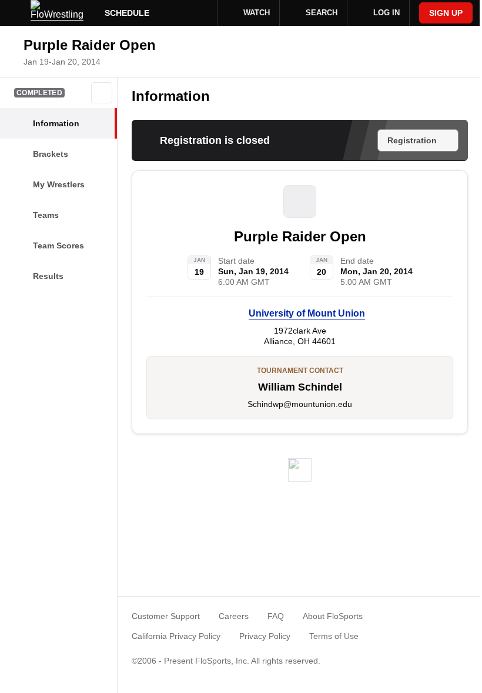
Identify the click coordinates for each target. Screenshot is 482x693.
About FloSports (333, 616)
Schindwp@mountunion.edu (299, 404)
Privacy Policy (264, 636)
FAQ (275, 616)
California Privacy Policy (176, 636)
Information (171, 96)
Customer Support (166, 616)
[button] (101, 92)
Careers (234, 616)
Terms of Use (334, 636)
